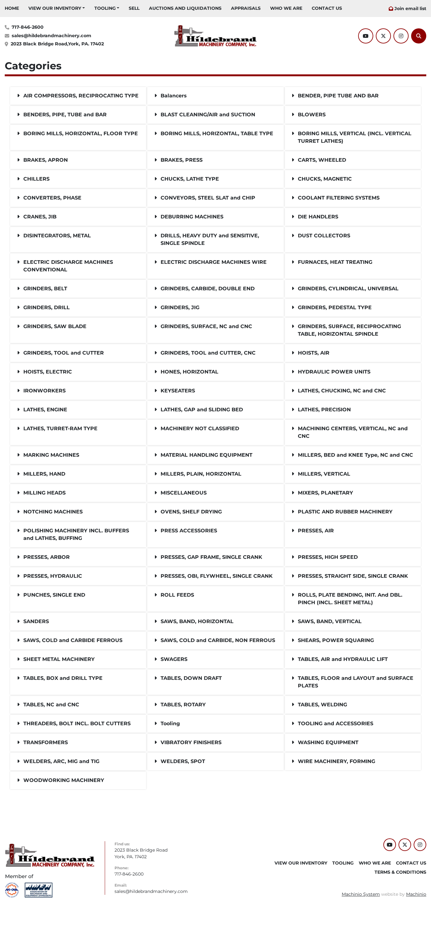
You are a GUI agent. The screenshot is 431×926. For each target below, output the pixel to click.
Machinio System (361, 894)
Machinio (416, 894)
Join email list (410, 8)
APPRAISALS (246, 8)
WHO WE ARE (286, 8)
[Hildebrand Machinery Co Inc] (50, 855)
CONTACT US (327, 8)
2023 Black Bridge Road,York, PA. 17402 (57, 44)
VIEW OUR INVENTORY (54, 8)
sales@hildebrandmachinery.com (51, 35)
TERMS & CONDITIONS (400, 872)
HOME (12, 8)
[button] (56, 8)
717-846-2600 (28, 27)
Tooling (105, 8)
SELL (134, 8)
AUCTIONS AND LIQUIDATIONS (185, 8)
